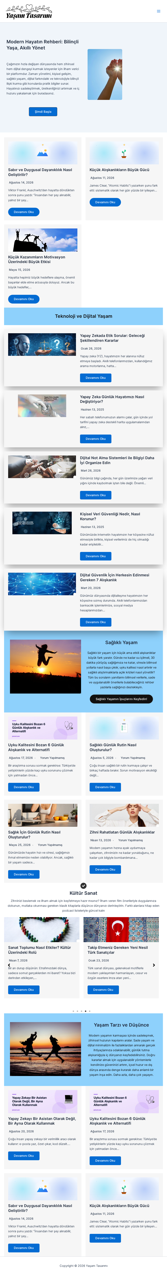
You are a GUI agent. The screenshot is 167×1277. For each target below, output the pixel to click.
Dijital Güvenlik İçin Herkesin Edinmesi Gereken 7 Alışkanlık (114, 577)
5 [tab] (90, 1011)
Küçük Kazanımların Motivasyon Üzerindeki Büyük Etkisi (36, 259)
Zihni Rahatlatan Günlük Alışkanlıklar (122, 832)
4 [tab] (86, 1011)
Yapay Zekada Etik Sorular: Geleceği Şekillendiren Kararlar (112, 338)
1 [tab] (73, 1011)
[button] (43, 111)
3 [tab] (81, 1011)
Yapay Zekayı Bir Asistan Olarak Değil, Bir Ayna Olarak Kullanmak (42, 1121)
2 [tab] (77, 1011)
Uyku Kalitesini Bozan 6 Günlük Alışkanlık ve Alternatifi (36, 747)
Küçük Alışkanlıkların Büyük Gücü (119, 169)
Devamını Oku (24, 212)
